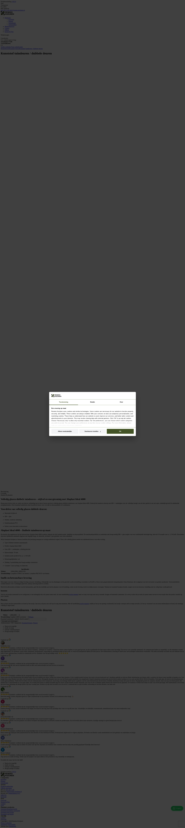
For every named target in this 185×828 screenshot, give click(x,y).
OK (120, 431)
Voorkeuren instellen (91, 431)
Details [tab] (92, 402)
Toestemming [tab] (63, 402)
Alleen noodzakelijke (65, 431)
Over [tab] (121, 402)
